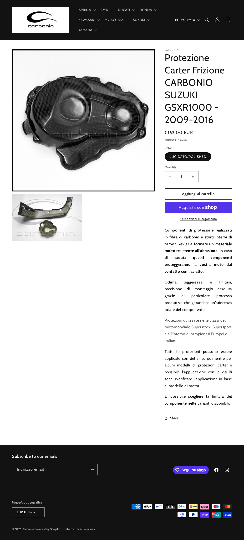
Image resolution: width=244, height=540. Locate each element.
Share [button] (174, 418)
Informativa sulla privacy (80, 529)
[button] (87, 10)
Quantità (171, 167)
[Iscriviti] (92, 469)
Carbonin (28, 529)
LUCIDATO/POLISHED (188, 156)
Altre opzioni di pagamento (198, 219)
